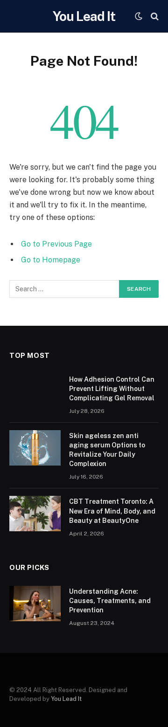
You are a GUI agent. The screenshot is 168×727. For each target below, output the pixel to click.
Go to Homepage (50, 259)
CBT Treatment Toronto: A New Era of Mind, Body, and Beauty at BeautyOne (112, 511)
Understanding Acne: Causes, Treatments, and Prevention (110, 601)
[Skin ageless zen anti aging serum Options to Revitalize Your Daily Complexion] (35, 448)
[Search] (154, 16)
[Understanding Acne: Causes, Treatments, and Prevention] (35, 603)
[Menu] (15, 16)
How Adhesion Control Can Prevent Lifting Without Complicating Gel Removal (111, 389)
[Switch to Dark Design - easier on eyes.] (139, 16)
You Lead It (66, 698)
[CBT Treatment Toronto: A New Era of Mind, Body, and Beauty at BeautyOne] (35, 513)
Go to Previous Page (56, 244)
